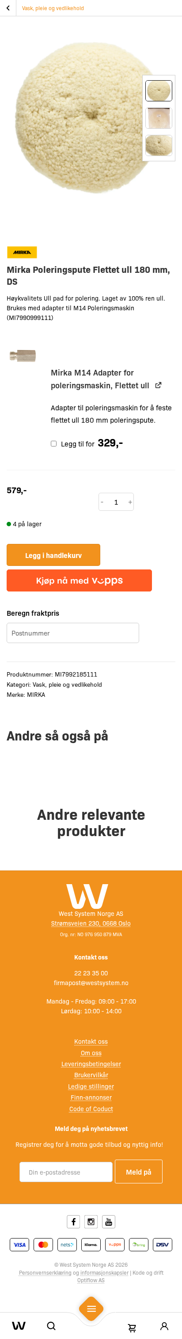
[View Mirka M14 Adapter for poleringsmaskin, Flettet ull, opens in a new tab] (158, 385)
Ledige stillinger (91, 1086)
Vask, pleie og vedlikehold (53, 7)
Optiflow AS (91, 1279)
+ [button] (130, 501)
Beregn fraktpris (33, 612)
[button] (23, 356)
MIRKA (36, 694)
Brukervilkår (91, 1075)
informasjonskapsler (104, 1272)
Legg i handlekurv (53, 555)
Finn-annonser (91, 1097)
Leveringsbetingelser (91, 1063)
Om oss (91, 1052)
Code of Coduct (91, 1108)
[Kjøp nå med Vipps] (79, 580)
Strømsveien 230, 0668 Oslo (91, 923)
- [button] (102, 501)
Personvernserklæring (45, 1272)
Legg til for (90, 443)
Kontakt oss (91, 1041)
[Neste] (158, 182)
